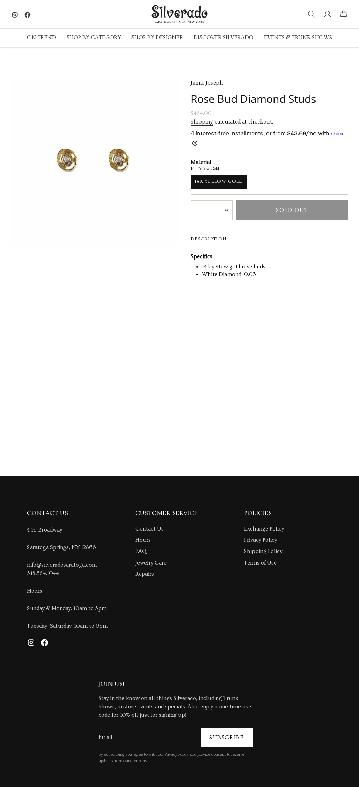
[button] (41, 38)
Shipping (202, 122)
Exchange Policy (264, 529)
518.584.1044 (43, 573)
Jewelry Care (151, 563)
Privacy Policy (260, 540)
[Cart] (344, 14)
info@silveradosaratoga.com (62, 565)
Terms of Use (260, 563)
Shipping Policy (263, 551)
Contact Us (149, 529)
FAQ (141, 551)
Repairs (144, 574)
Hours (34, 591)
